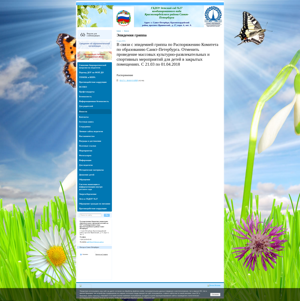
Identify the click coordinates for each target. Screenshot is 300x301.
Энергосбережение (87, 194)
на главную (81, 4)
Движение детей (86, 175)
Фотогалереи (85, 155)
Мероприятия (85, 150)
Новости (83, 111)
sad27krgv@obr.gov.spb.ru (95, 242)
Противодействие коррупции (93, 82)
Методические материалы (91, 170)
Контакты (84, 117)
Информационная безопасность (94, 101)
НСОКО (83, 87)
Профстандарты (86, 92)
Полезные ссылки (87, 146)
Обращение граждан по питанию (94, 204)
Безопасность (85, 96)
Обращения (84, 179)
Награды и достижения (90, 141)
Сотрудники (84, 126)
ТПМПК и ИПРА (87, 77)
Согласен (215, 294)
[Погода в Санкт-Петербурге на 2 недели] (101, 254)
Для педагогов (86, 165)
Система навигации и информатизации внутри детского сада (90, 186)
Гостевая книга (86, 122)
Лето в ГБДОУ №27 (88, 199)
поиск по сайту (92, 4)
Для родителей (86, 106)
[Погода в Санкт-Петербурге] (94, 252)
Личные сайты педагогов (91, 131)
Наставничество (87, 136)
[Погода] (84, 254)
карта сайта (102, 4)
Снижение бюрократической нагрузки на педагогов (92, 66)
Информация (85, 160)
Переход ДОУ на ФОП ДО (91, 72)
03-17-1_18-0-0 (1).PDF (129, 80)
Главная (119, 30)
